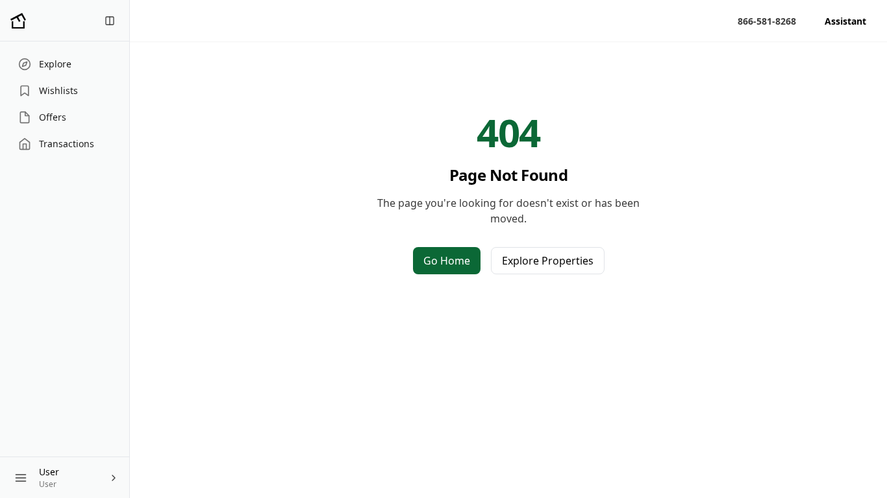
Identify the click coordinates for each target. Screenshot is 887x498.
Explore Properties (547, 261)
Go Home (446, 261)
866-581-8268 (767, 21)
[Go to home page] (18, 21)
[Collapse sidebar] (110, 21)
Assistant (845, 21)
